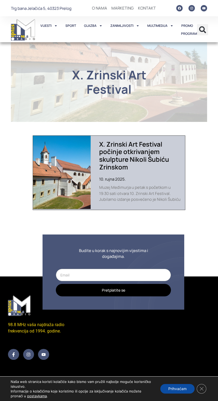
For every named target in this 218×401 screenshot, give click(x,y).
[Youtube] (204, 8)
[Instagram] (191, 8)
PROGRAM (189, 33)
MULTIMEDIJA (157, 25)
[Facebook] (179, 8)
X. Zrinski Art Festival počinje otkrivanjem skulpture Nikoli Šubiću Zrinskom (134, 155)
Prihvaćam (177, 388)
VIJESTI (46, 25)
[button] (202, 29)
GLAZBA (90, 25)
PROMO (187, 25)
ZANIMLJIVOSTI (121, 25)
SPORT (70, 25)
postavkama (37, 396)
